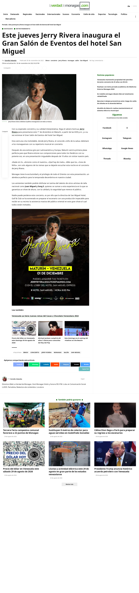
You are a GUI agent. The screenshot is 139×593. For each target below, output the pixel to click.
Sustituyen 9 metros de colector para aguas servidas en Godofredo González (69, 431)
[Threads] (20, 6)
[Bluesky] (23, 6)
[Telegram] (15, 6)
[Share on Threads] (40, 68)
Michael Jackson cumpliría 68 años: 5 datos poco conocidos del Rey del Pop (49, 340)
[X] (6, 6)
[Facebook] (4, 6)
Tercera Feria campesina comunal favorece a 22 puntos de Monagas (21, 431)
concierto (54, 60)
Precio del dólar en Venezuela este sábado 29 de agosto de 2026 (21, 470)
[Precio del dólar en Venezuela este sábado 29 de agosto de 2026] (24, 453)
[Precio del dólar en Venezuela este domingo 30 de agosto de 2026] (24, 328)
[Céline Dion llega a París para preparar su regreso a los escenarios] (115, 415)
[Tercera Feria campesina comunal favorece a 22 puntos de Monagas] (24, 415)
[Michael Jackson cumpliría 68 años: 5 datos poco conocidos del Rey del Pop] (50, 328)
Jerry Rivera (62, 60)
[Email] (5, 175)
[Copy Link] (45, 68)
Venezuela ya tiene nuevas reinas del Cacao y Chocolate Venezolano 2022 (45, 316)
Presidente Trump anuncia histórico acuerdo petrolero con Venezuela (113, 470)
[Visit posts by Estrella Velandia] (4, 379)
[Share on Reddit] (31, 68)
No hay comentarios (96, 60)
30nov (47, 60)
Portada (4, 25)
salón (77, 60)
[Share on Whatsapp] (23, 68)
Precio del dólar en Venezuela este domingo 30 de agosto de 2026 (23, 340)
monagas (71, 60)
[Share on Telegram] (36, 68)
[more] (135, 16)
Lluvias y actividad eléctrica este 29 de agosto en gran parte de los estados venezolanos (69, 471)
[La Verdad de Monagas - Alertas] (69, 6)
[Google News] (9, 6)
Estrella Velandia (10, 60)
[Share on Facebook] (14, 68)
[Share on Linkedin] (27, 68)
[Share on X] (18, 68)
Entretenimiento (23, 28)
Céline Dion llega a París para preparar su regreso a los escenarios (114, 431)
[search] (125, 6)
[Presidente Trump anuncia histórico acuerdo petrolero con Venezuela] (115, 453)
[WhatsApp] (17, 6)
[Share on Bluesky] (5, 170)
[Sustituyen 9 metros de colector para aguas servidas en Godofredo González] (69, 415)
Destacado (8, 28)
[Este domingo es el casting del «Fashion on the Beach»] (77, 328)
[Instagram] (12, 6)
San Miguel (84, 60)
